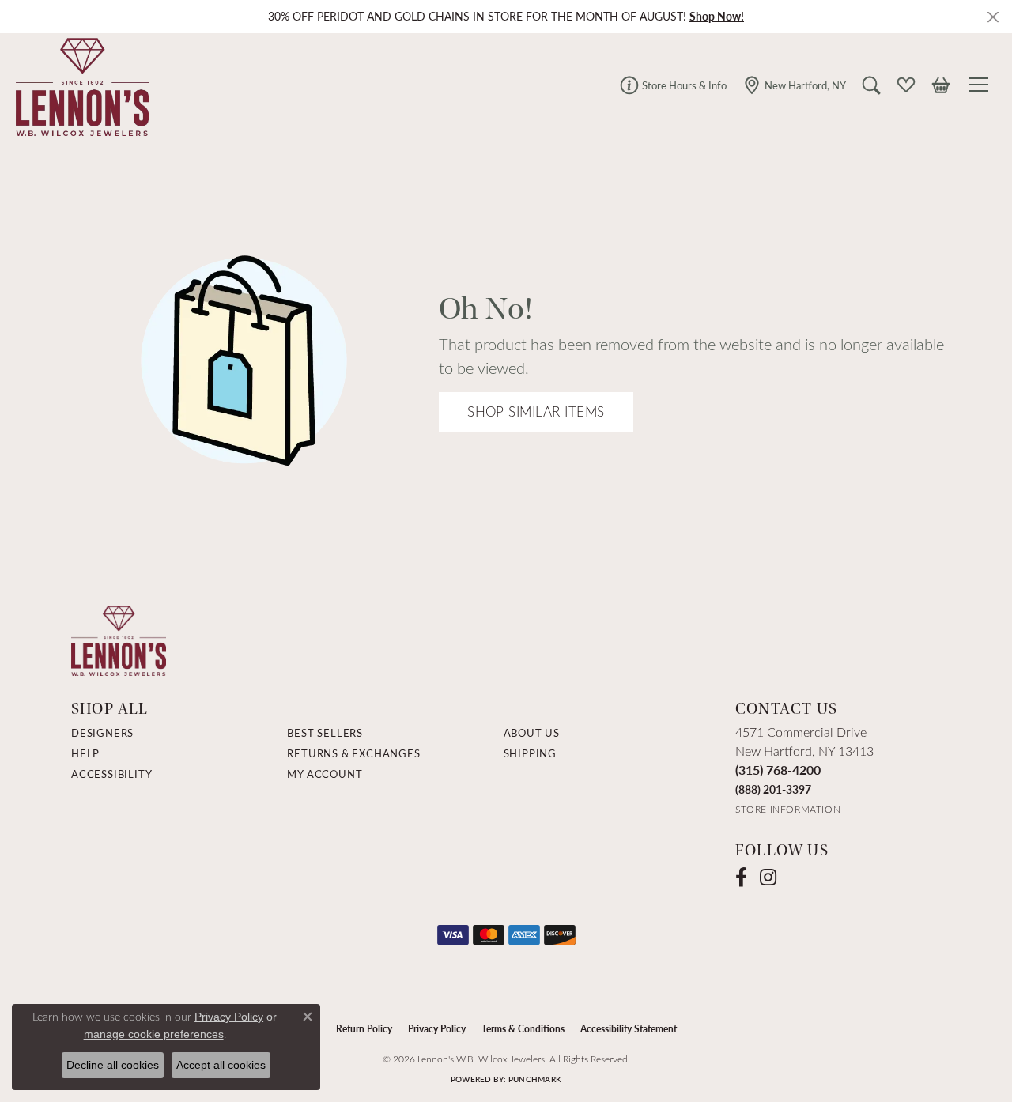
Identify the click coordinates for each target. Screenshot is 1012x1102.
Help (85, 753)
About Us (532, 732)
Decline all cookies (112, 1065)
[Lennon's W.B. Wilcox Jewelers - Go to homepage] (118, 639)
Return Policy (364, 1028)
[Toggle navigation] (981, 85)
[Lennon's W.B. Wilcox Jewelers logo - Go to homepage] (78, 84)
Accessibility (111, 773)
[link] (673, 84)
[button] (871, 84)
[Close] (993, 17)
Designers (102, 732)
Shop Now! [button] (716, 16)
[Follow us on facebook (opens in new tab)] (741, 877)
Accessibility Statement (628, 1028)
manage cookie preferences (154, 1034)
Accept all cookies (221, 1065)
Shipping (530, 753)
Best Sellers (325, 732)
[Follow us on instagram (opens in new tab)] (768, 877)
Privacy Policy (437, 1028)
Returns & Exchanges (353, 753)
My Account (324, 773)
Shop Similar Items (536, 411)
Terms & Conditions (523, 1028)
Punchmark (534, 1079)
